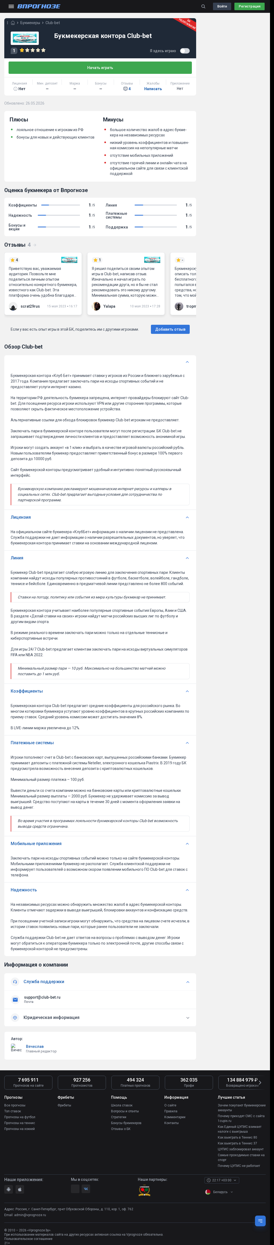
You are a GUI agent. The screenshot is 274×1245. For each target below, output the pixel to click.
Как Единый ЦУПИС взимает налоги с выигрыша (239, 1129)
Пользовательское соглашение (28, 1239)
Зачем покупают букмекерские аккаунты (242, 1107)
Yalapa (109, 306)
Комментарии (174, 1117)
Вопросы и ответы (125, 1111)
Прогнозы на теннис (19, 1123)
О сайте (170, 1105)
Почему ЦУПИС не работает (239, 1166)
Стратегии (118, 1117)
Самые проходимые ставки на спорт (241, 1157)
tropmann (195, 306)
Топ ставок (12, 1111)
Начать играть (100, 68)
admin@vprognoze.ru (30, 1215)
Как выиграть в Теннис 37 (237, 1143)
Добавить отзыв (170, 329)
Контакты (171, 1123)
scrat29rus (30, 306)
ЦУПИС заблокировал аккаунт (241, 1149)
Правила (170, 1111)
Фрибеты (64, 1105)
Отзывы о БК (121, 1129)
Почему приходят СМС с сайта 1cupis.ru (241, 1118)
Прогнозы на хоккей (19, 1129)
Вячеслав (35, 1046)
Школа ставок (121, 1105)
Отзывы (17, 245)
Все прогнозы (14, 1105)
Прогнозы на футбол (19, 1117)
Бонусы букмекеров (126, 1123)
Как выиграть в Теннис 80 (237, 1137)
